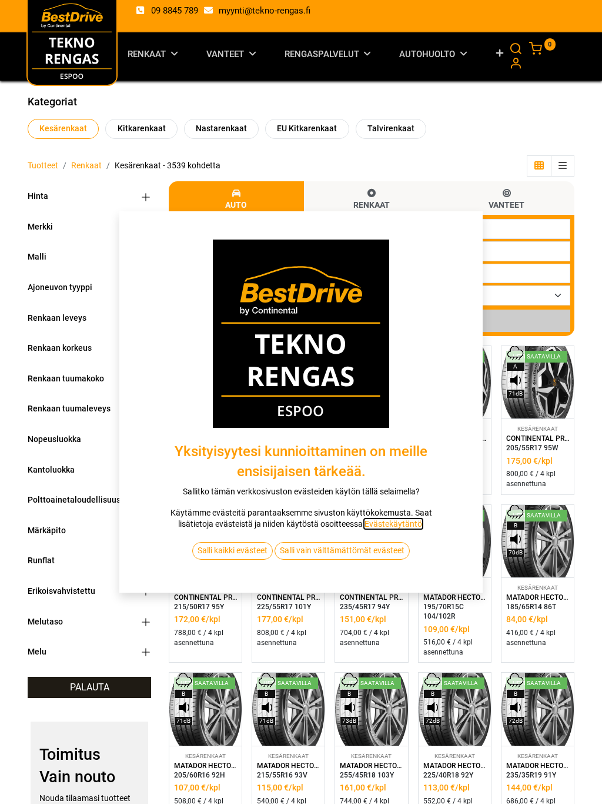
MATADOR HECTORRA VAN (454, 597)
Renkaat (86, 165)
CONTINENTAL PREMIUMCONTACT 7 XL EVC (537, 438)
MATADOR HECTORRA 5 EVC (537, 597)
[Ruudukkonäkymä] (539, 166)
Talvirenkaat (390, 128)
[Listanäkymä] (562, 166)
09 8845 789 (174, 10)
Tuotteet (43, 165)
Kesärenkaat (63, 128)
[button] (500, 56)
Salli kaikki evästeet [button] (232, 550)
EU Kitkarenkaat (307, 128)
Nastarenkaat (221, 128)
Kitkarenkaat (142, 128)
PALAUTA (89, 687)
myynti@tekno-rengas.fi (264, 10)
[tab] (236, 198)
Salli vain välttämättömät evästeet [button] (342, 550)
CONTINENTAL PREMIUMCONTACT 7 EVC (371, 597)
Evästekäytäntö (393, 524)
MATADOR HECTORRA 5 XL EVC (371, 766)
